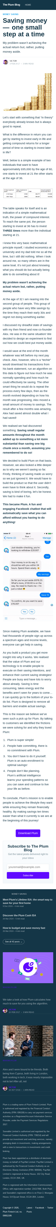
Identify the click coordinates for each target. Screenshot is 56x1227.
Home (28, 5)
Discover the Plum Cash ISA (19, 915)
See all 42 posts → (13, 941)
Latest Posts (29, 1210)
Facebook (39, 1208)
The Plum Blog (11, 4)
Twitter (50, 1208)
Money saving (11, 14)
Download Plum (28, 833)
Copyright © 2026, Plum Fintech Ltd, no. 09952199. (12, 1212)
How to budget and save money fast (24, 928)
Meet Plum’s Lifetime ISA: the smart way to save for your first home (27, 901)
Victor (13, 61)
